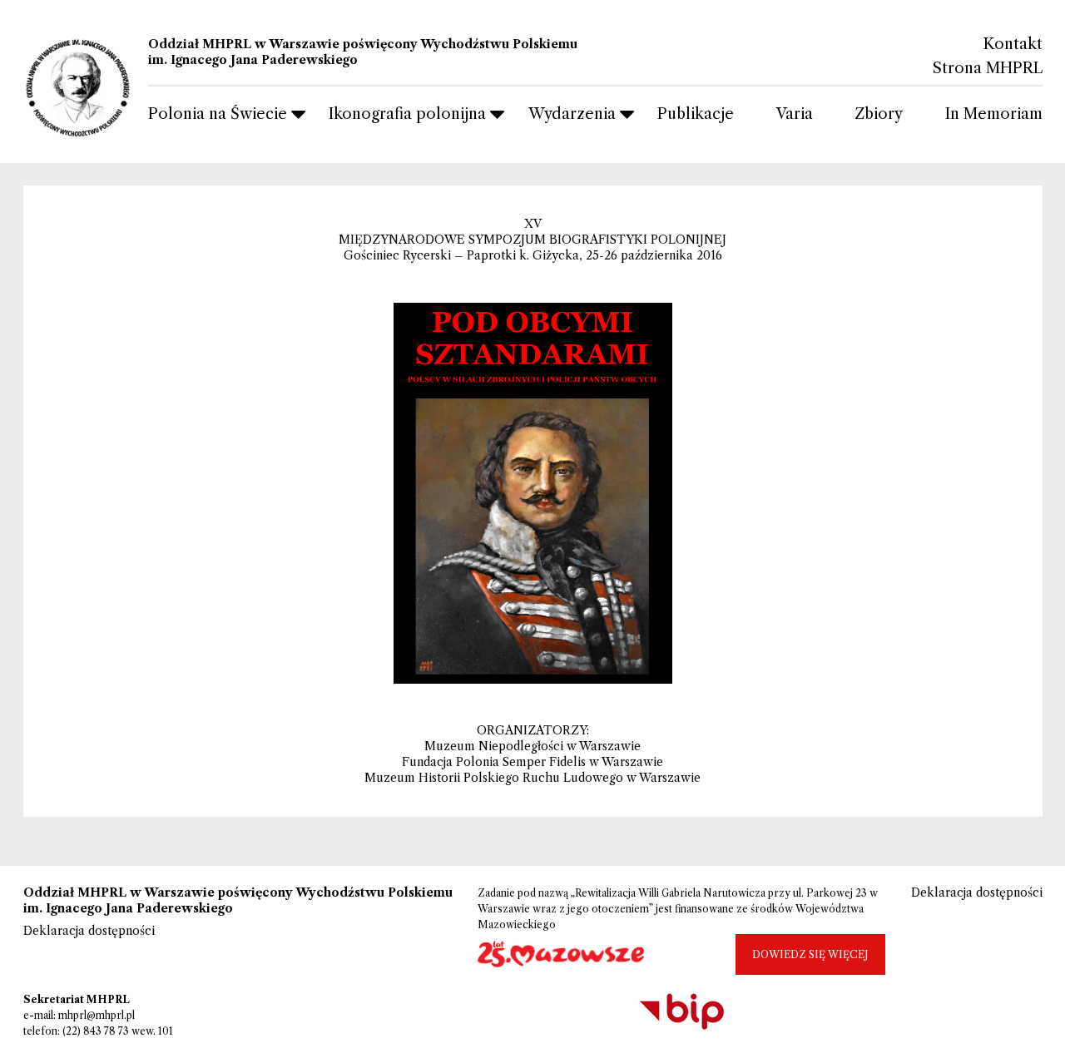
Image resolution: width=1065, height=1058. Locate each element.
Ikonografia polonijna (407, 114)
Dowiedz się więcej (810, 954)
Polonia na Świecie (217, 114)
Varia (794, 114)
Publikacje (695, 114)
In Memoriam (994, 114)
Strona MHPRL (988, 69)
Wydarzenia (572, 114)
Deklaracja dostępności (89, 930)
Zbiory (878, 114)
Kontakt (1013, 44)
